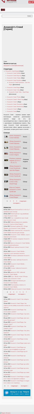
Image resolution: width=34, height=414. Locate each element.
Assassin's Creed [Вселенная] (13, 65)
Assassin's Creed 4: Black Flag (15, 99)
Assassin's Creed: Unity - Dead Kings (19, 92)
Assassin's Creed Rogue (13, 87)
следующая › (23, 201)
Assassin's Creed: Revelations (15, 104)
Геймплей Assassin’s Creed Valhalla (20, 289)
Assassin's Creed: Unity (13, 90)
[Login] (29, 2)
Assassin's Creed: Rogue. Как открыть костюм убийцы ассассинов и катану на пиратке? (17, 305)
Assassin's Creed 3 (12, 102)
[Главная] (9, 2)
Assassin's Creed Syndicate (14, 80)
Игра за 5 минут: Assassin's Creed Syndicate (15, 189)
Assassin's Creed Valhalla (14, 73)
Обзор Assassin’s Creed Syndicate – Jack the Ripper (15, 168)
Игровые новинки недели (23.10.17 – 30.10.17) (15, 160)
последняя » (16, 203)
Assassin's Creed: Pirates (14, 97)
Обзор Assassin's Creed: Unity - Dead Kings (15, 182)
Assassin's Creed (11, 111)
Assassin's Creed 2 (12, 109)
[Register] (32, 2)
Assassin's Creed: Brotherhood (15, 106)
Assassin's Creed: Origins (14, 78)
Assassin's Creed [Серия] (12, 71)
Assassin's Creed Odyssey (14, 75)
